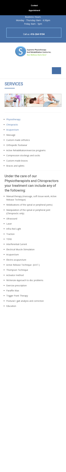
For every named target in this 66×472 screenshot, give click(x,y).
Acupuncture (12, 129)
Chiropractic (12, 124)
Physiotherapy (13, 119)
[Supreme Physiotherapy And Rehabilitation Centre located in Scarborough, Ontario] (33, 51)
